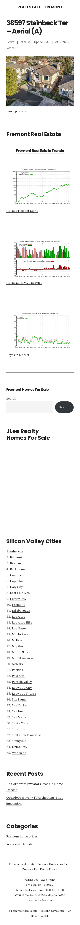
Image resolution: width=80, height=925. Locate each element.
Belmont (16, 557)
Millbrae (17, 640)
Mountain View (22, 658)
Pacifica (17, 670)
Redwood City (22, 687)
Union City (19, 747)
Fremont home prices (22, 836)
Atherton (16, 551)
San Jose (18, 711)
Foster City (18, 599)
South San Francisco (26, 735)
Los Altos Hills (22, 622)
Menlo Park (20, 634)
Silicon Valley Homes (53, 910)
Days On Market (17, 355)
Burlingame (18, 569)
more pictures (16, 111)
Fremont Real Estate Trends (40, 150)
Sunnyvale (19, 741)
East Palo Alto (20, 593)
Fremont (18, 604)
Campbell (16, 575)
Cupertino (17, 581)
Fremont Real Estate (33, 134)
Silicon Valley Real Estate (23, 910)
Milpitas (17, 646)
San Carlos (19, 705)
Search (11, 398)
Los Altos (18, 616)
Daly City (16, 587)
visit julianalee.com (40, 900)
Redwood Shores (24, 693)
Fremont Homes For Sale (27, 389)
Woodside (19, 753)
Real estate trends (19, 844)
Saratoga (18, 729)
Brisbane (16, 563)
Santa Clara (20, 723)
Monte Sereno (22, 652)
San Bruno (19, 699)
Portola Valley (22, 681)
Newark (17, 664)
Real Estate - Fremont (40, 7)
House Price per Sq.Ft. (22, 210)
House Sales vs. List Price (24, 282)
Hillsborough (21, 610)
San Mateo (19, 717)
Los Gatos (19, 628)
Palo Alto (18, 676)
